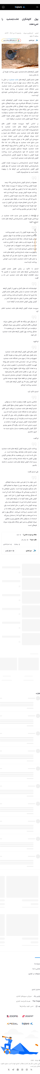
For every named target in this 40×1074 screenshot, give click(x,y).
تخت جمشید (13, 79)
